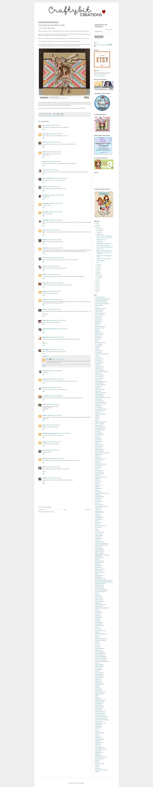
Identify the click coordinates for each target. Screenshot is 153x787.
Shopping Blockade (99, 653)
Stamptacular (98, 682)
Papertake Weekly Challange (101, 607)
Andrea (44, 467)
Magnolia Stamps (99, 550)
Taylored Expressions (100, 700)
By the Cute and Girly (99, 342)
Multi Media (97, 577)
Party (96, 609)
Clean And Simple (99, 370)
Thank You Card (98, 706)
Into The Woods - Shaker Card (102, 245)
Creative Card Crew (99, 404)
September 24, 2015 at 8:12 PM (56, 379)
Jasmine (44, 161)
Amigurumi (97, 316)
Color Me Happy (98, 375)
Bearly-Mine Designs (99, 326)
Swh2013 (44, 274)
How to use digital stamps (100, 506)
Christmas (97, 365)
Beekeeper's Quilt (99, 328)
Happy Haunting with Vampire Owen (104, 250)
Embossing (97, 448)
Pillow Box (97, 616)
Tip (96, 729)
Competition (97, 386)
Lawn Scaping (98, 535)
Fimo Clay (97, 460)
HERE (83, 108)
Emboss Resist (98, 446)
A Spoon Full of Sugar (100, 308)
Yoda (96, 765)
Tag (96, 695)
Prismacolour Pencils (99, 630)
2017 (96, 223)
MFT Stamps (98, 565)
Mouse (96, 573)
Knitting (96, 530)
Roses (96, 643)
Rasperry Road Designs (100, 638)
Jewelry (97, 509)
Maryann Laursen (46, 458)
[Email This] (57, 114)
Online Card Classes (99, 591)
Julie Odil (44, 186)
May (98, 270)
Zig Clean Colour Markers (100, 770)
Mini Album (97, 567)
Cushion (97, 412)
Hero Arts (97, 499)
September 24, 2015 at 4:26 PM (53, 309)
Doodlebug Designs (99, 428)
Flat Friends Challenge (100, 464)
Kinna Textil (97, 527)
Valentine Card (98, 742)
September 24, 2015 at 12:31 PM (53, 142)
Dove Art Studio (98, 433)
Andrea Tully (45, 133)
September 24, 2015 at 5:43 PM (60, 328)
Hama (96, 490)
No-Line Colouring (99, 588)
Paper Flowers (98, 598)
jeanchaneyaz (45, 396)
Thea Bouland (45, 211)
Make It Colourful (99, 551)
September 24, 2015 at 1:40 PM (55, 220)
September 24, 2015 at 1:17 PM (60, 178)
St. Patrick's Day (98, 676)
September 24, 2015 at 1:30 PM (56, 211)
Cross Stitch (97, 407)
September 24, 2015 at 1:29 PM (56, 203)
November (99, 230)
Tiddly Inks (97, 726)
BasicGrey (97, 323)
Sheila (43, 266)
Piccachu (97, 614)
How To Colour (98, 504)
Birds (96, 329)
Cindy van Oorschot (46, 320)
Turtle (96, 734)
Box (96, 340)
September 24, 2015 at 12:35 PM (54, 151)
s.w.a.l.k (97, 645)
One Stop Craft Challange (100, 590)
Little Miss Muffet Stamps (100, 545)
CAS (96, 355)
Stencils (97, 685)
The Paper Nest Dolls (99, 718)
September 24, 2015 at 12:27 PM (55, 133)
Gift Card (97, 480)
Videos (96, 745)
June (98, 268)
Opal (96, 593)
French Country (98, 470)
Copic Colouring (98, 389)
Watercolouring (98, 752)
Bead (96, 324)
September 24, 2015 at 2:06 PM (55, 248)
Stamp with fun (98, 677)
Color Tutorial (98, 376)
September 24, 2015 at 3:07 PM (53, 274)
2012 (96, 283)
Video (96, 744)
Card (96, 349)
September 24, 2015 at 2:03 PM (55, 239)
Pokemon (97, 620)
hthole (43, 425)
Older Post (88, 509)
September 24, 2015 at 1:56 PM (53, 230)
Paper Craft (97, 596)
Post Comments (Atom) (49, 511)
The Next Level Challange (101, 716)
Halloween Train (100, 249)
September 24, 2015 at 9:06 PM (53, 404)
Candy (96, 347)
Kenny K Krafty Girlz (99, 525)
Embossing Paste (99, 449)
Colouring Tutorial (99, 384)
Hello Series (98, 498)
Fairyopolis (97, 457)
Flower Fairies (98, 465)
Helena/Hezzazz (45, 195)
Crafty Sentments (99, 396)
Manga (96, 559)
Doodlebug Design (99, 426)
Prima (96, 627)
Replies (45, 356)
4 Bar (96, 306)
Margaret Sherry (98, 561)
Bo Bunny (97, 339)
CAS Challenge (98, 358)
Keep (96, 520)
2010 (96, 287)
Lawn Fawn (97, 533)
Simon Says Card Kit (99, 656)
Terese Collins (98, 705)
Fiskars (96, 462)
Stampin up (97, 680)
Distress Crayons (99, 423)
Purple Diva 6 (45, 248)
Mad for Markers (98, 548)
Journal (96, 514)
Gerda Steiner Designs (100, 477)
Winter (96, 762)
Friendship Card (98, 473)
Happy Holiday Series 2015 (101, 493)
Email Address (99, 31)
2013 (96, 282)
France (96, 469)
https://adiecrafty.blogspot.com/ (49, 433)
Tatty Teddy (97, 698)
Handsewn (97, 491)
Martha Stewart (98, 562)
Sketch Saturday (98, 666)
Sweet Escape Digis (99, 692)
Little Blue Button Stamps (100, 543)
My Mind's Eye (98, 585)
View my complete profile (99, 75)
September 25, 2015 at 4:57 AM (54, 441)
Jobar (97, 262)
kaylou (43, 125)
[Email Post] (54, 113)
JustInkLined (98, 519)
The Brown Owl (45, 379)
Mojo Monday (98, 570)
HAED (96, 486)
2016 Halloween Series (100, 302)
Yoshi (96, 766)
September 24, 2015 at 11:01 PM (54, 415)
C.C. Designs (98, 344)
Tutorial (96, 736)
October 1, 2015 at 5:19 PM (57, 359)
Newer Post (41, 509)
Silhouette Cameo (99, 655)
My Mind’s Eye (98, 586)
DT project (97, 438)
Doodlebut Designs (99, 430)
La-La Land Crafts (99, 532)
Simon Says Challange (100, 658)
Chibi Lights (97, 363)
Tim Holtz (97, 727)
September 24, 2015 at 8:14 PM (54, 387)
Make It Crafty (55, 115)
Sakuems (97, 646)
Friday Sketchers (98, 472)
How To (96, 503)
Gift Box (97, 478)
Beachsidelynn (45, 349)
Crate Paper (97, 399)
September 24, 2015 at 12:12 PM (53, 125)
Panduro (97, 595)
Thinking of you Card (99, 723)
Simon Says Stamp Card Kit (101, 661)
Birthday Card (98, 332)
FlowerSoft (97, 467)
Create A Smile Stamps (100, 402)
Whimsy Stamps (98, 758)
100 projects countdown (100, 300)
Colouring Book (98, 383)
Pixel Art (97, 619)
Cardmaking (98, 352)
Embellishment (98, 444)
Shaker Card (98, 650)
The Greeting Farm (99, 713)
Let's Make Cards (99, 542)
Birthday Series (98, 334)
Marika (47, 359)
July (98, 266)
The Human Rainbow (99, 715)
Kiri (96, 529)
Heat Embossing (98, 496)
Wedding (97, 753)
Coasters (97, 373)
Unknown (44, 151)
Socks (96, 671)
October (98, 232)
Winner (96, 760)
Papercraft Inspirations (100, 604)
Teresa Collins (98, 703)
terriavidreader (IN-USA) (47, 328)
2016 (96, 225)
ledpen (96, 540)
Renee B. (44, 309)
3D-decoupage (98, 305)
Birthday (97, 331)
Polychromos (61, 115)
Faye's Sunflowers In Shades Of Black (104, 247)
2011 (96, 285)
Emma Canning (98, 451)
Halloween (97, 488)
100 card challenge (99, 297)
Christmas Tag (98, 368)
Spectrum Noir (98, 674)
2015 (96, 227)
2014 (96, 280)
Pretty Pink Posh (98, 625)
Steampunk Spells (99, 684)
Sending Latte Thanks (101, 239)
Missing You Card (99, 569)
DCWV (96, 418)
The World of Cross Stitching (101, 719)
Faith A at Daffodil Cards (47, 178)
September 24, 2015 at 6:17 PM (57, 337)
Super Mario (98, 689)
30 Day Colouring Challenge (101, 303)
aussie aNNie (45, 220)
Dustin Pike (97, 439)
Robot (96, 642)
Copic (48, 115)
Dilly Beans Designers (100, 422)
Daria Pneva (45, 370)
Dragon (96, 436)
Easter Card (97, 441)
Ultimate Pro (98, 737)
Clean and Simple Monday (101, 371)
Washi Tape (97, 750)
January (98, 277)
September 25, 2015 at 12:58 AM (53, 425)
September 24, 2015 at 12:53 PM (54, 161)
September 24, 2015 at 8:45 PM (56, 396)
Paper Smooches (99, 601)
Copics (96, 391)
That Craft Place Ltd (99, 711)
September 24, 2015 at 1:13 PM (51, 170)
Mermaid (97, 564)
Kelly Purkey (98, 522)
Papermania (98, 606)
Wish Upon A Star (99, 763)
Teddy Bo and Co (99, 702)
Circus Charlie (99, 241)
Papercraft (97, 603)
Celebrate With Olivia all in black (103, 258)
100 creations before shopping (101, 298)
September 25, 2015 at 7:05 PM (53, 467)
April (98, 272)
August (98, 264)
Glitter (96, 483)
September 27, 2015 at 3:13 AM (54, 478)
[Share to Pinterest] (63, 114)
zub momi (44, 387)
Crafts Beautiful (98, 394)
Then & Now (98, 721)
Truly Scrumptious (99, 732)
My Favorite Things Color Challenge (103, 580)
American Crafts (98, 314)
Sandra (44, 404)
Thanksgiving (98, 710)
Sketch (96, 663)
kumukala (44, 415)
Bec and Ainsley (46, 257)
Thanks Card (98, 708)
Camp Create (98, 345)
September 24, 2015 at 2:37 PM (57, 257)
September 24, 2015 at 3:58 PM (55, 299)
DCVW (96, 417)
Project (96, 632)
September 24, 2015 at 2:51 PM (52, 266)
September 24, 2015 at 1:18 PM (53, 186)
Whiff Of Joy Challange (100, 757)
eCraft (96, 443)
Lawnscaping (98, 538)
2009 (96, 289)
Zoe (43, 170)
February (99, 276)
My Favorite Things (99, 578)
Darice (96, 415)
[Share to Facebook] (61, 114)
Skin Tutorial (98, 668)
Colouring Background (100, 381)
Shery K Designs (98, 651)
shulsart (44, 230)
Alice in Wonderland (99, 313)
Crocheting (97, 405)
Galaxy (96, 475)
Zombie (96, 771)
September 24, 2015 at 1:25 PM (57, 195)
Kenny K (97, 524)
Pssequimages (45, 282)
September (99, 234)
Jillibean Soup (98, 511)
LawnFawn (97, 537)
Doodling (97, 431)
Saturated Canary (99, 648)
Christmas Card (98, 366)
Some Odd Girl (98, 672)
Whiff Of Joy (97, 755)
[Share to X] (60, 114)
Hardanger (97, 495)
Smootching (97, 669)
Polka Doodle (98, 622)
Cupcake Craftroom (99, 410)
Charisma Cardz (98, 362)
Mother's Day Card (99, 572)
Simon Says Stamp (99, 659)
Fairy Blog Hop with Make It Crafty (103, 243)
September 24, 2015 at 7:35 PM (55, 370)
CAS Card (97, 357)
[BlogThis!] (58, 114)
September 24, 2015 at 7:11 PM (56, 349)
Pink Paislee (98, 617)
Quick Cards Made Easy (100, 633)
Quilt (96, 635)
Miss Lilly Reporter (100, 260)
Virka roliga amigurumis (100, 749)
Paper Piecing (98, 599)
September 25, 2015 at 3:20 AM (64, 433)
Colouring (97, 379)
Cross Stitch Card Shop (100, 409)
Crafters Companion (99, 392)
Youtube (97, 768)
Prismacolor (97, 629)
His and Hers (98, 501)
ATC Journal (98, 318)
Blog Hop (44, 115)
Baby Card (97, 321)
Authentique (97, 319)
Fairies (50, 115)
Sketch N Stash (98, 664)
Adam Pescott (98, 311)
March (98, 274)
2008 (96, 291)
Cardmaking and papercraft (101, 353)
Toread (96, 731)
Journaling (97, 516)
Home (65, 509)
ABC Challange (98, 310)
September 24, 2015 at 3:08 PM (56, 282)
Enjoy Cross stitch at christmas (101, 452)
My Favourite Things (99, 583)
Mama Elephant (98, 557)
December (99, 228)
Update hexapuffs (99, 739)
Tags (96, 697)
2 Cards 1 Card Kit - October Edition (104, 236)
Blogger (82, 783)
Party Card (97, 611)
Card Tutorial (98, 350)
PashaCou (44, 478)
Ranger (96, 637)
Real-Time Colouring (99, 640)
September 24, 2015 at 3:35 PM (54, 291)
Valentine (97, 740)
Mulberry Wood (98, 575)
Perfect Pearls (98, 612)
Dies (96, 420)
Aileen (43, 450)
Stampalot (97, 679)
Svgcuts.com (98, 690)
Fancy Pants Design (99, 459)
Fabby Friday (98, 454)
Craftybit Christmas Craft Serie (101, 397)
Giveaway (97, 482)
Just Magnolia (98, 517)
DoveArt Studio (98, 434)
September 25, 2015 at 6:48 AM (52, 450)
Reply (43, 129)
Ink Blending (98, 507)
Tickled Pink (97, 724)
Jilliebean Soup (98, 512)
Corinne (44, 142)
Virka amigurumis (99, 747)
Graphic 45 (97, 485)
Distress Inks (98, 425)
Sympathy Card (98, 693)
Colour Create (98, 378)
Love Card (97, 546)
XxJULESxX (45, 239)
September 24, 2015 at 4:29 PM (58, 320)
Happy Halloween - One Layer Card (104, 237)
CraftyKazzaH (45, 203)
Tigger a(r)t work (46, 337)
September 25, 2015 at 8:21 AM (57, 458)
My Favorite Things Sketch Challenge (103, 582)
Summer (97, 687)
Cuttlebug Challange (99, 413)
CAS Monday (98, 360)
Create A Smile (98, 400)
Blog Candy (97, 336)
